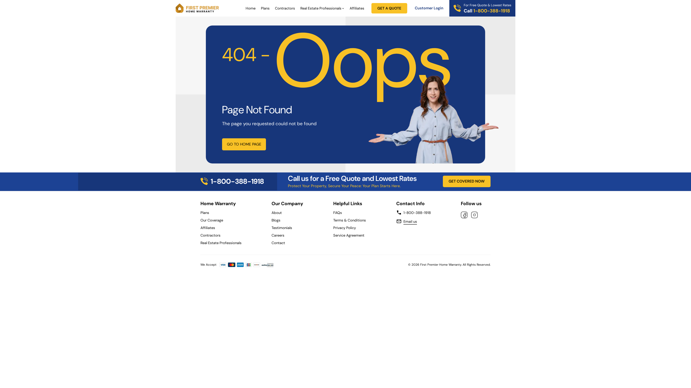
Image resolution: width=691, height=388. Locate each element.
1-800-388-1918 (417, 212)
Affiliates (357, 8)
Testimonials (282, 227)
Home (251, 8)
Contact (278, 243)
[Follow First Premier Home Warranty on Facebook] (464, 215)
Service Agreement (349, 235)
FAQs (337, 212)
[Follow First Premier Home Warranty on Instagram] (474, 215)
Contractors (285, 8)
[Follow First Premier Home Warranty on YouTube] (486, 215)
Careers (278, 235)
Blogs (276, 220)
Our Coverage (211, 220)
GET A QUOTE (389, 8)
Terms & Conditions (349, 220)
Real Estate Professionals (320, 8)
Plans (265, 8)
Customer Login (429, 8)
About (277, 212)
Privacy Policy (344, 227)
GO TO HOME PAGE (244, 144)
